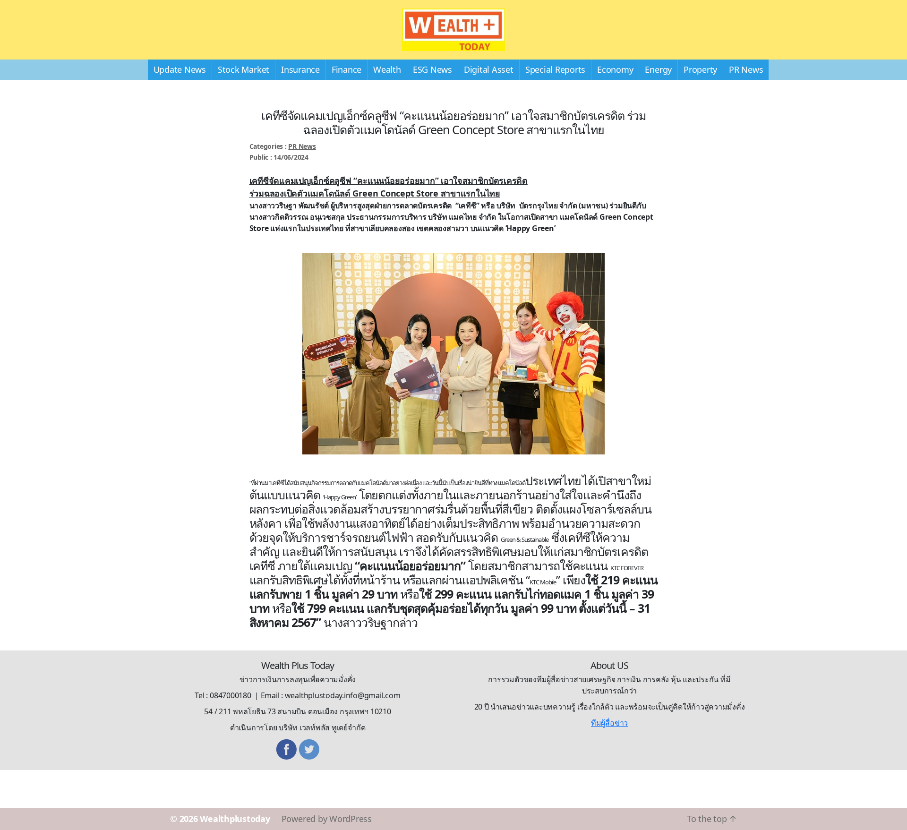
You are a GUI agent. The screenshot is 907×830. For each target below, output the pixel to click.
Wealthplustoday (235, 818)
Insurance (300, 69)
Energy (658, 69)
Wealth (387, 69)
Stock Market (243, 69)
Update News (180, 69)
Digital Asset (488, 69)
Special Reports (555, 69)
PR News (746, 69)
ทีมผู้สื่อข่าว (609, 723)
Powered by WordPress (327, 818)
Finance (346, 69)
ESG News (432, 69)
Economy (615, 69)
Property (700, 69)
